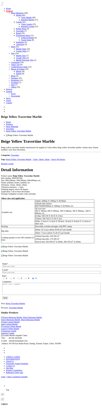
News (8, 98)
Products (9, 11)
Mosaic (19, 71)
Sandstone (20, 42)
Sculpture (14, 83)
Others (13, 87)
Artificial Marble (27, 38)
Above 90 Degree (58, 159)
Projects (9, 89)
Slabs (13, 47)
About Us (10, 361)
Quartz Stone (26, 40)
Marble (19, 15)
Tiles (13, 53)
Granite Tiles (21, 58)
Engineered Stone (23, 35)
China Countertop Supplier (16, 377)
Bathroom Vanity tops (14, 372)
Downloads (15, 96)
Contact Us (10, 366)
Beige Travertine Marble (15, 303)
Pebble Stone (21, 29)
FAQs (13, 94)
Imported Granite (27, 26)
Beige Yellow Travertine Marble (18, 131)
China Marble (26, 17)
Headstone (15, 80)
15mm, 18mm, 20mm (41, 159)
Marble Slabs (21, 49)
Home (8, 8)
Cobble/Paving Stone (19, 67)
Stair (13, 85)
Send (5, 298)
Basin (13, 76)
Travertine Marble (16, 308)
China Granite (26, 24)
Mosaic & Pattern (18, 69)
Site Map (9, 368)
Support (9, 91)
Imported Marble (27, 20)
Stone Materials (17, 13)
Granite (19, 22)
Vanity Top (15, 65)
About (8, 100)
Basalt (18, 33)
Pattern (18, 74)
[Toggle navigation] (2, 2)
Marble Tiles (21, 56)
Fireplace (14, 78)
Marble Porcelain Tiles (25, 60)
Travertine (20, 31)
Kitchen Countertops (14, 370)
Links (3, 377)
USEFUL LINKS (13, 357)
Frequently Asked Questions (17, 364)
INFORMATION (13, 359)
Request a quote (7, 164)
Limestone (20, 44)
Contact (9, 103)
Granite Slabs (21, 51)
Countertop (15, 62)
